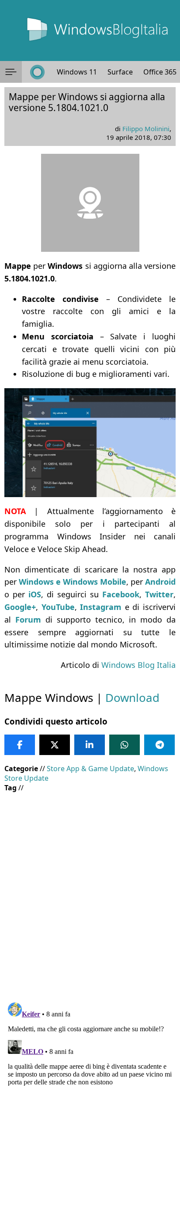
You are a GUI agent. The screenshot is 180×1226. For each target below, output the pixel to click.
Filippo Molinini (146, 128)
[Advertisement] (90, 891)
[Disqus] (90, 1108)
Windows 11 (77, 72)
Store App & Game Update (90, 768)
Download (132, 697)
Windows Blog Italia (138, 665)
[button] (11, 72)
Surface (120, 72)
